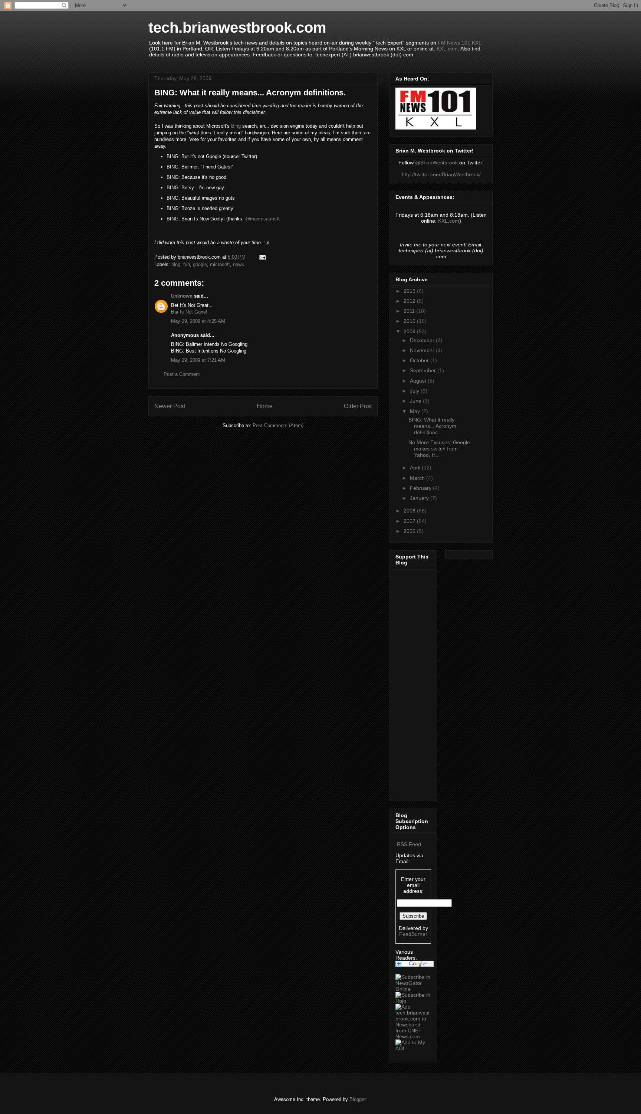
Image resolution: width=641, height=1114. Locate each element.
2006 (410, 531)
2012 (410, 301)
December (423, 340)
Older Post (358, 406)
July (415, 391)
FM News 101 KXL (459, 43)
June (416, 401)
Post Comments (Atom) (278, 425)
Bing (236, 126)
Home (265, 406)
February (421, 488)
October (420, 360)
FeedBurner (413, 934)
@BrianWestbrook (436, 163)
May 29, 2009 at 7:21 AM (198, 360)
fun (186, 264)
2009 (410, 331)
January (420, 498)
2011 (410, 311)
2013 (410, 291)
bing (175, 264)
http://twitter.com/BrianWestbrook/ (441, 174)
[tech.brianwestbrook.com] (413, 989)
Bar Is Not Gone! (189, 312)
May (415, 411)
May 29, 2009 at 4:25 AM (198, 321)
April (416, 468)
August (419, 381)
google (200, 264)
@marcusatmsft (262, 219)
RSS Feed (409, 844)
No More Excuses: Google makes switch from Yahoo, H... (439, 448)
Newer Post (169, 406)
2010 (410, 321)
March (418, 478)
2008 (410, 511)
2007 (410, 521)
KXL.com (447, 49)
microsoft (220, 264)
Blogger (357, 1099)
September (423, 370)
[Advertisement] (417, 682)
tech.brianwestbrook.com (237, 27)
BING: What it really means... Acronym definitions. (432, 426)
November (423, 350)
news (238, 264)
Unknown (182, 296)
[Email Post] (262, 257)
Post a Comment (182, 374)
